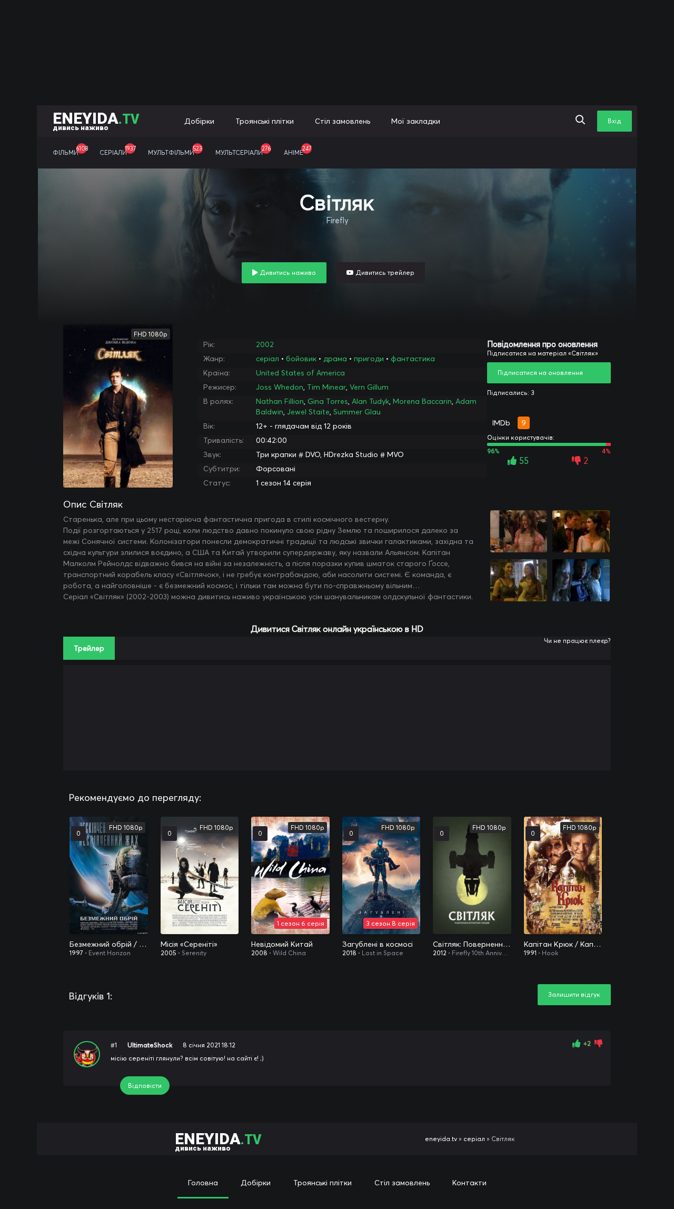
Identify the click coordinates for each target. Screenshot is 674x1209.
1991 (530, 953)
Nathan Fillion (280, 401)
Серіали (118, 150)
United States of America (300, 373)
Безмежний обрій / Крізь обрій (109, 944)
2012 (440, 953)
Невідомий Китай (282, 944)
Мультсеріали (243, 150)
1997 (76, 953)
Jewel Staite (308, 412)
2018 (349, 953)
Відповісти (145, 1085)
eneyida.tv (441, 1139)
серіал (267, 358)
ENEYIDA (96, 120)
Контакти (469, 1182)
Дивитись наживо (287, 272)
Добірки (199, 121)
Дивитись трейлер (384, 272)
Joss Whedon (279, 387)
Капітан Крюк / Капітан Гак (563, 944)
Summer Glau (357, 412)
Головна (203, 1182)
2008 (259, 953)
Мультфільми (175, 150)
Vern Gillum (369, 387)
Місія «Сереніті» (189, 944)
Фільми (70, 150)
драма (335, 358)
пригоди (369, 358)
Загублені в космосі (377, 944)
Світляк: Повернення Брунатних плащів (472, 944)
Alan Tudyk (370, 401)
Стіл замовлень (342, 121)
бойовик (301, 358)
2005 (168, 953)
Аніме (297, 150)
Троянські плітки (264, 121)
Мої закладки (415, 121)
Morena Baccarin (422, 401)
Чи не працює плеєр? (577, 641)
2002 (265, 344)
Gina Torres (328, 401)
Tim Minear (326, 387)
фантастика (413, 358)
